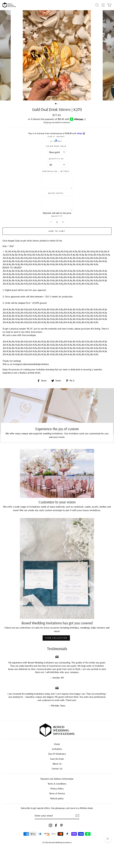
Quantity (56, 216)
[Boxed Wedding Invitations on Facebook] (56, 825)
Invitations (57, 749)
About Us (57, 764)
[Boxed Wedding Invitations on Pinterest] (61, 825)
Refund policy (57, 798)
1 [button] (56, 104)
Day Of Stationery (57, 754)
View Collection (56, 638)
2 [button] (58, 104)
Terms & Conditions (57, 784)
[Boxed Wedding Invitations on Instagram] (50, 825)
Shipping (47, 122)
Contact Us (57, 769)
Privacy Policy (57, 788)
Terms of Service (57, 793)
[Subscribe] (77, 815)
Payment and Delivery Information (57, 779)
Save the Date (57, 759)
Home (57, 744)
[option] (57, 55)
